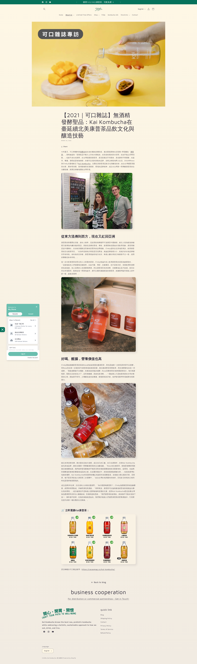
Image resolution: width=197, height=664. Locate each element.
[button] (44, 9)
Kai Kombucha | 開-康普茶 (55, 658)
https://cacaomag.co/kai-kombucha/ (98, 569)
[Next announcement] (120, 2)
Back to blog (100, 582)
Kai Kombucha (84, 164)
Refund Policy (106, 633)
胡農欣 (82, 152)
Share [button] (65, 147)
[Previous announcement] (76, 2)
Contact (103, 622)
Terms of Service (107, 629)
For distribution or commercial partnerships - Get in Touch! (98, 598)
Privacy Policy (106, 626)
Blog (102, 615)
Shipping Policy (106, 618)
